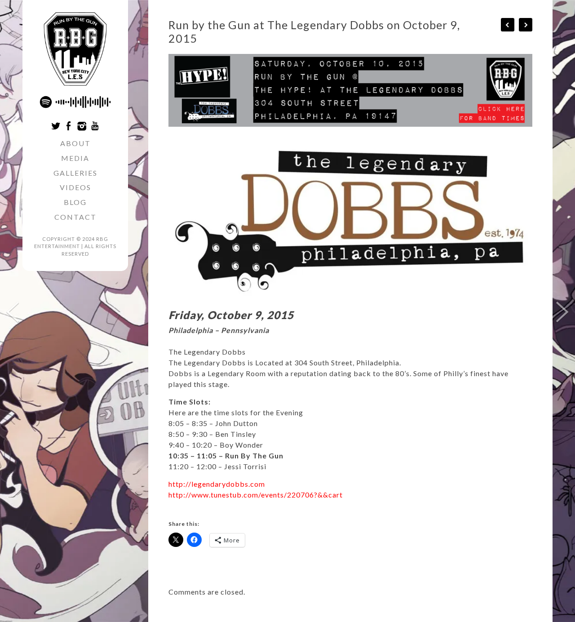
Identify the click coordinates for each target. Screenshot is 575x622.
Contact (75, 217)
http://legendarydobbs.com (216, 484)
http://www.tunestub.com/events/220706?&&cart (255, 494)
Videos (75, 187)
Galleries (75, 173)
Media (75, 158)
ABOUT (75, 143)
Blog (75, 202)
